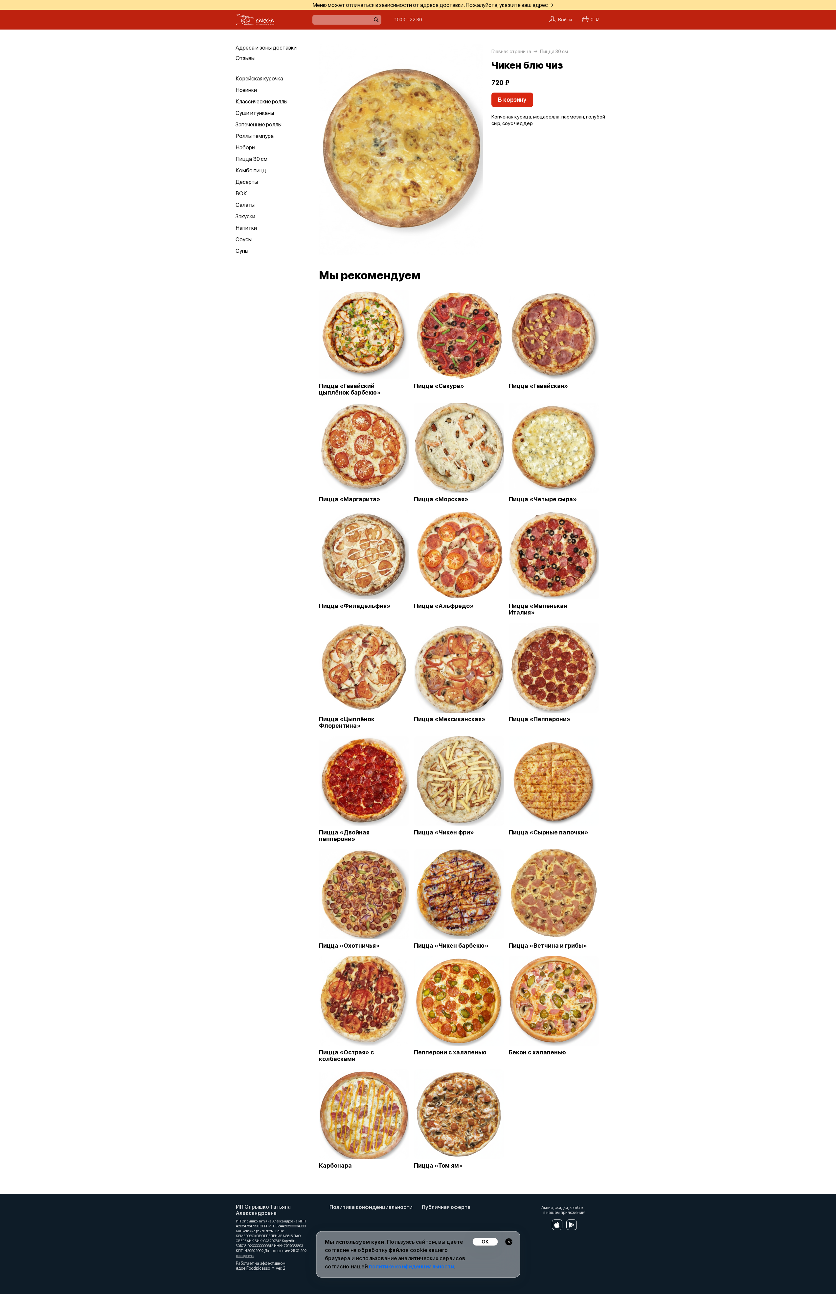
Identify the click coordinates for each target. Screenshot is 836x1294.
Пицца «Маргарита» (349, 499)
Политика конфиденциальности (371, 1207)
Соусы (244, 239)
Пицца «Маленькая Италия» (538, 609)
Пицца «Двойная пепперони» (344, 835)
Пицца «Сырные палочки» (548, 832)
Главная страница (511, 51)
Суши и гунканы (255, 113)
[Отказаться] (508, 1241)
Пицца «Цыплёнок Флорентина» (346, 722)
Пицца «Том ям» (438, 1165)
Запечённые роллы (259, 124)
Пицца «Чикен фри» (444, 832)
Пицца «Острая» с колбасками (346, 1055)
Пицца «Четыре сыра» (543, 499)
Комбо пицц (251, 170)
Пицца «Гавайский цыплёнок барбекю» (350, 389)
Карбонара (335, 1165)
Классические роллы (261, 101)
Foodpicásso (258, 1268)
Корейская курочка (259, 78)
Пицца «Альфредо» (444, 606)
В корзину (512, 99)
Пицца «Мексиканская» (450, 719)
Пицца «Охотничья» (349, 945)
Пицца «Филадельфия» (355, 606)
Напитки (246, 228)
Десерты (247, 182)
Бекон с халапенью (537, 1052)
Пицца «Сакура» (439, 386)
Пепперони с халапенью (450, 1052)
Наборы (245, 147)
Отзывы (245, 58)
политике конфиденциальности (411, 1266)
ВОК (241, 193)
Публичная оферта (446, 1207)
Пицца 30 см (251, 159)
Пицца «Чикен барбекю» (451, 945)
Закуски (245, 216)
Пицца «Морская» (441, 499)
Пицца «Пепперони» (540, 719)
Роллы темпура (255, 136)
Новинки (246, 90)
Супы (242, 251)
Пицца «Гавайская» (538, 386)
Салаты (245, 205)
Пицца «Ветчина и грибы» (548, 945)
